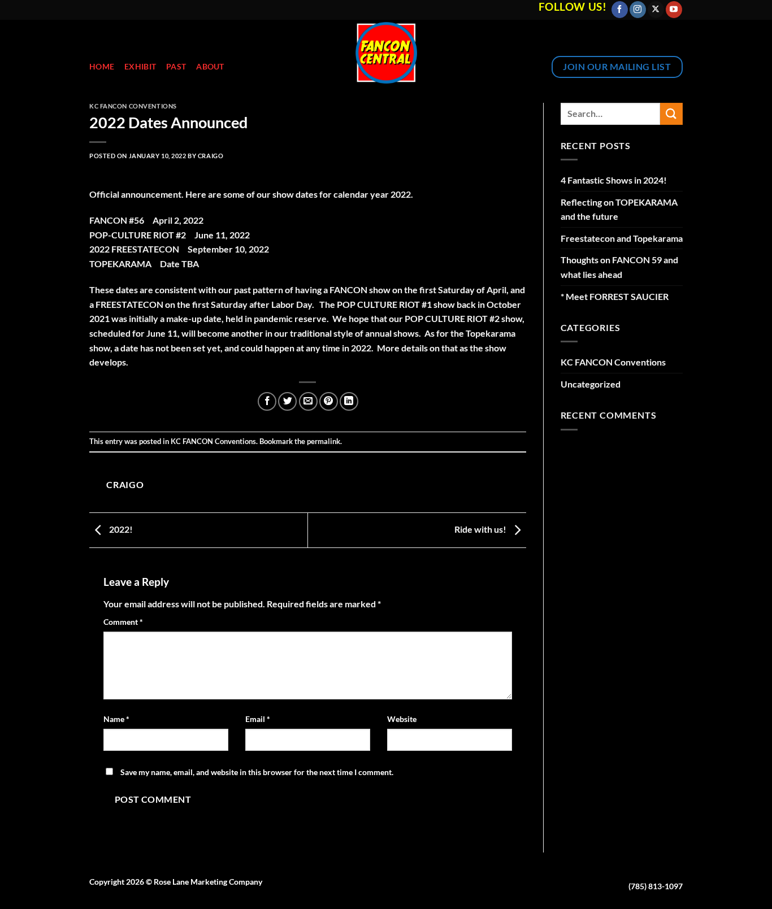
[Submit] (671, 114)
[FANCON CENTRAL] (386, 53)
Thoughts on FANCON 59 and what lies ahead (619, 267)
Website (402, 719)
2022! (120, 529)
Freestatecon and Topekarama (622, 238)
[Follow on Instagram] (638, 9)
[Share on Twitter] (287, 401)
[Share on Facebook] (267, 401)
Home (101, 66)
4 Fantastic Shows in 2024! (614, 180)
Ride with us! (481, 529)
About (210, 66)
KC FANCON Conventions (133, 106)
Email (257, 719)
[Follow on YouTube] (674, 9)
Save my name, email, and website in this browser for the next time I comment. (256, 772)
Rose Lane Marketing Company (208, 881)
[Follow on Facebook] (619, 9)
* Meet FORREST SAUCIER (615, 296)
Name (116, 719)
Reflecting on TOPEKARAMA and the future (619, 209)
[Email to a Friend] (308, 401)
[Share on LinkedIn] (349, 401)
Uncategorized (591, 384)
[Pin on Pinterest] (328, 401)
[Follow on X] (656, 9)
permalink (323, 441)
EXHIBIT (140, 66)
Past (176, 66)
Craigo (210, 155)
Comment (123, 622)
